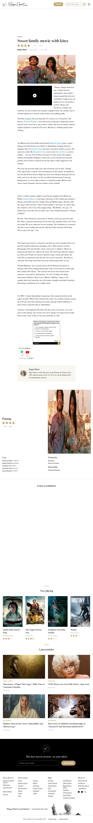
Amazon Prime (23, 783)
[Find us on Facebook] (79, 792)
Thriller (35, 793)
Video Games (67, 783)
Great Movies (52, 786)
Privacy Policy (63, 819)
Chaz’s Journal (52, 783)
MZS (49, 788)
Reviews (19, 36)
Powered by (23, 358)
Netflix (35, 783)
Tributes (50, 796)
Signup (58, 4)
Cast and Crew (7, 787)
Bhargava (51, 460)
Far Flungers (52, 791)
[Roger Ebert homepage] (15, 4)
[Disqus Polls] (46, 513)
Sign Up (5, 794)
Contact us (81, 783)
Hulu (19, 796)
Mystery (35, 781)
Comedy (20, 786)
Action (20, 781)
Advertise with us (83, 786)
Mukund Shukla (56, 143)
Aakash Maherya (29, 199)
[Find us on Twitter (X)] (85, 792)
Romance (36, 786)
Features (66, 790)
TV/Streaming (67, 793)
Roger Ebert (22, 50)
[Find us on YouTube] (82, 792)
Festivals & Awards (69, 798)
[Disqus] (46, 559)
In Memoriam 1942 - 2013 (40, 809)
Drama (20, 791)
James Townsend (53, 463)
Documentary (22, 788)
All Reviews (6, 785)
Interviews (51, 793)
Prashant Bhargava (31, 121)
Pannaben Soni (39, 152)
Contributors (82, 788)
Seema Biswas (61, 152)
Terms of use (52, 819)
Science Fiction (38, 788)
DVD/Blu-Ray (67, 781)
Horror (20, 793)
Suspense (36, 791)
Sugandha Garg (35, 149)
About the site (82, 781)
